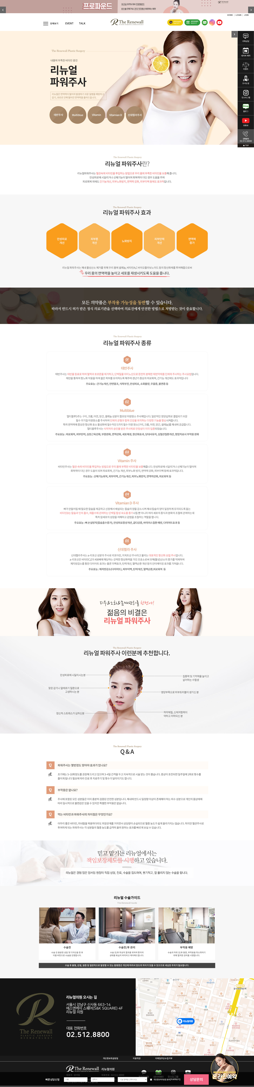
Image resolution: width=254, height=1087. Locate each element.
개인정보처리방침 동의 (161, 1079)
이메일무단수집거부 (163, 1058)
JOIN (246, 15)
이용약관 (137, 1058)
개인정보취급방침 (110, 1058)
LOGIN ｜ (240, 15)
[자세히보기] (175, 1079)
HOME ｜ (231, 15)
